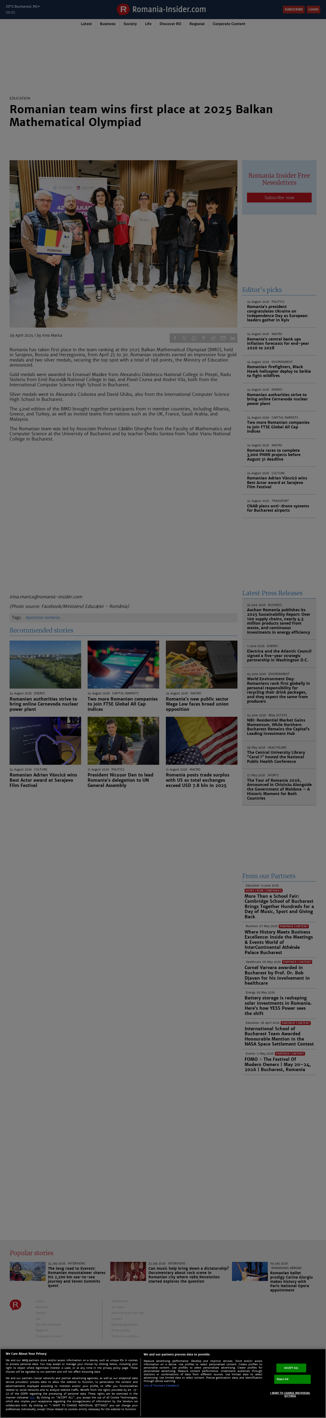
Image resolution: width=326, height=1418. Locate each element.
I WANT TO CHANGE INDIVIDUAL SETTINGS (290, 1394)
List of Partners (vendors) (161, 1385)
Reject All (282, 1379)
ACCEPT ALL (291, 1367)
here (32, 1397)
